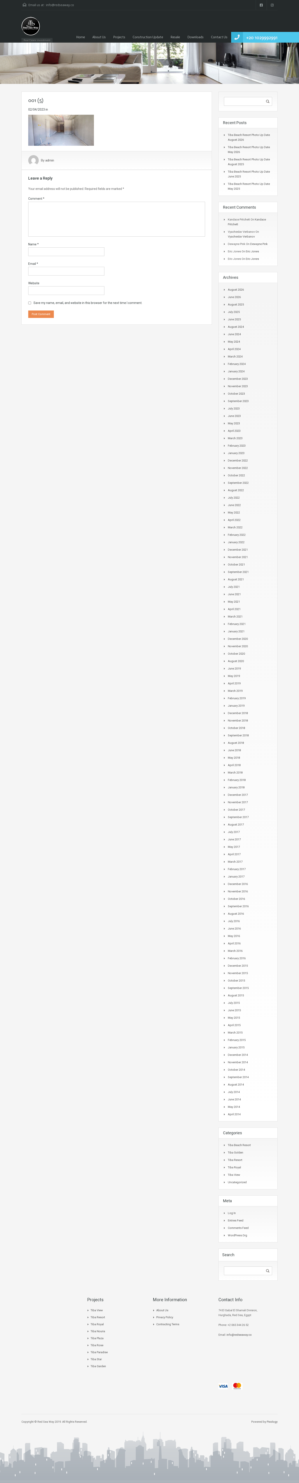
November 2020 (238, 646)
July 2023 (234, 408)
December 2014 (238, 1054)
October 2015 (236, 980)
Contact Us (219, 37)
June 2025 (234, 319)
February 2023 (237, 445)
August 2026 (236, 289)
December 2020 (238, 638)
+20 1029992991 (262, 37)
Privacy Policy (164, 1317)
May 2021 (234, 601)
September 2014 (238, 1077)
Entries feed (235, 1220)
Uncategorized (237, 1182)
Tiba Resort (235, 1160)
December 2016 (238, 884)
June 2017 (234, 839)
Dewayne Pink (259, 244)
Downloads (195, 37)
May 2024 (234, 341)
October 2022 (236, 475)
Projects (119, 37)
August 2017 (236, 824)
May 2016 (234, 936)
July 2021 (234, 586)
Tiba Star (96, 1359)
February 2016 (237, 958)
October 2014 (236, 1069)
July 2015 (234, 1002)
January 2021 (236, 631)
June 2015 (234, 1010)
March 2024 (235, 356)
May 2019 (234, 676)
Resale (175, 37)
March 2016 (235, 950)
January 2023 (236, 453)
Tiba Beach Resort (239, 1145)
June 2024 (234, 334)
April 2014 (234, 1114)
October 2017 (236, 809)
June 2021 (234, 594)
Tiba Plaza (97, 1338)
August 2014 (236, 1084)
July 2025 (234, 312)
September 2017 (238, 817)
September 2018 (238, 735)
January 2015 (236, 1047)
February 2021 (237, 624)
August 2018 (236, 742)
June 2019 (234, 668)
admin (49, 160)
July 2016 (234, 921)
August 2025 (236, 304)
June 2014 (234, 1099)
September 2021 (238, 572)
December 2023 (238, 378)
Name (33, 244)
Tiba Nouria (98, 1331)
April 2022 (234, 520)
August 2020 (236, 661)
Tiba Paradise (99, 1352)
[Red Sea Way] (30, 28)
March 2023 (235, 438)
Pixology (272, 1421)
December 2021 (238, 549)
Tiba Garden (98, 1366)
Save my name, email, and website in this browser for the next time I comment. (87, 303)
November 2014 (238, 1062)
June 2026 (234, 297)
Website (33, 283)
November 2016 (238, 891)
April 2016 (234, 943)
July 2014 (234, 1092)
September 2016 (238, 906)
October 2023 (236, 393)
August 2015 (236, 995)
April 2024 (234, 349)
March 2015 (235, 1032)
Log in (232, 1213)
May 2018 (234, 757)
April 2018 (234, 765)
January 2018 (236, 787)
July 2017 (234, 832)
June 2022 (234, 505)
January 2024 (236, 371)
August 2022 (236, 490)
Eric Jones (252, 251)
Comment (36, 198)
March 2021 (235, 616)
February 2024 (237, 364)
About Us (99, 37)
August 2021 (236, 579)
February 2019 (237, 698)
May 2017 (234, 846)
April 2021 (234, 609)
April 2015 (234, 1025)
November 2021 (238, 557)
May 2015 (234, 1017)
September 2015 (238, 988)
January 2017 (236, 876)
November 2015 (238, 973)
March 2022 (235, 527)
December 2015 (238, 965)
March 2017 (235, 861)
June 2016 (234, 928)
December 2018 (238, 713)
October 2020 (236, 653)
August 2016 (236, 913)
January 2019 (236, 705)
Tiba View (234, 1174)
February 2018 (237, 780)
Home (80, 37)
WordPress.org (237, 1235)
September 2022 (238, 482)
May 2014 (234, 1106)
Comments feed (238, 1228)
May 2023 (234, 423)
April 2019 (234, 683)
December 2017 (238, 794)
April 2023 (234, 430)
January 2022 (236, 542)
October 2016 (236, 898)
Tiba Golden (235, 1152)
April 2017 (234, 854)
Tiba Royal (234, 1167)
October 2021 (236, 564)
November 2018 (238, 720)
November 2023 (238, 386)
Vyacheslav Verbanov (241, 236)
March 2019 (235, 690)
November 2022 (238, 468)
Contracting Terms (167, 1324)
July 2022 (234, 497)
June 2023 (234, 416)
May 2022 (234, 512)
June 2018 (234, 750)
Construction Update (148, 37)
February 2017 (237, 869)
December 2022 (238, 460)
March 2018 (235, 772)
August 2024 (236, 326)
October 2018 (236, 728)
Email (33, 263)
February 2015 (237, 1040)
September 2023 (238, 401)
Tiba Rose (97, 1345)
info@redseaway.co (60, 5)
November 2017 (238, 802)
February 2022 (237, 534)
